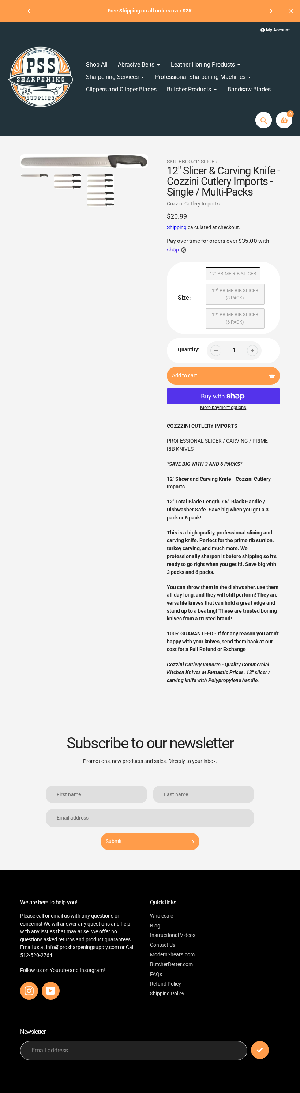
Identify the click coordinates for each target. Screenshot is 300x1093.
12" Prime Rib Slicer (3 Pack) (235, 294)
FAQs (156, 974)
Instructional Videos (172, 935)
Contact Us (162, 945)
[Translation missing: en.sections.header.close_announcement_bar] (291, 11)
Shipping (177, 227)
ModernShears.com (172, 955)
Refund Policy (165, 984)
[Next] (270, 11)
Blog (155, 926)
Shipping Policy (167, 994)
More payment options (223, 407)
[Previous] (29, 11)
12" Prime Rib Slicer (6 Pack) (235, 318)
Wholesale (161, 916)
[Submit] (260, 1050)
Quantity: (188, 350)
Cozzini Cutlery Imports (193, 204)
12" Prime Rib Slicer (233, 273)
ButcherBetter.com (171, 964)
